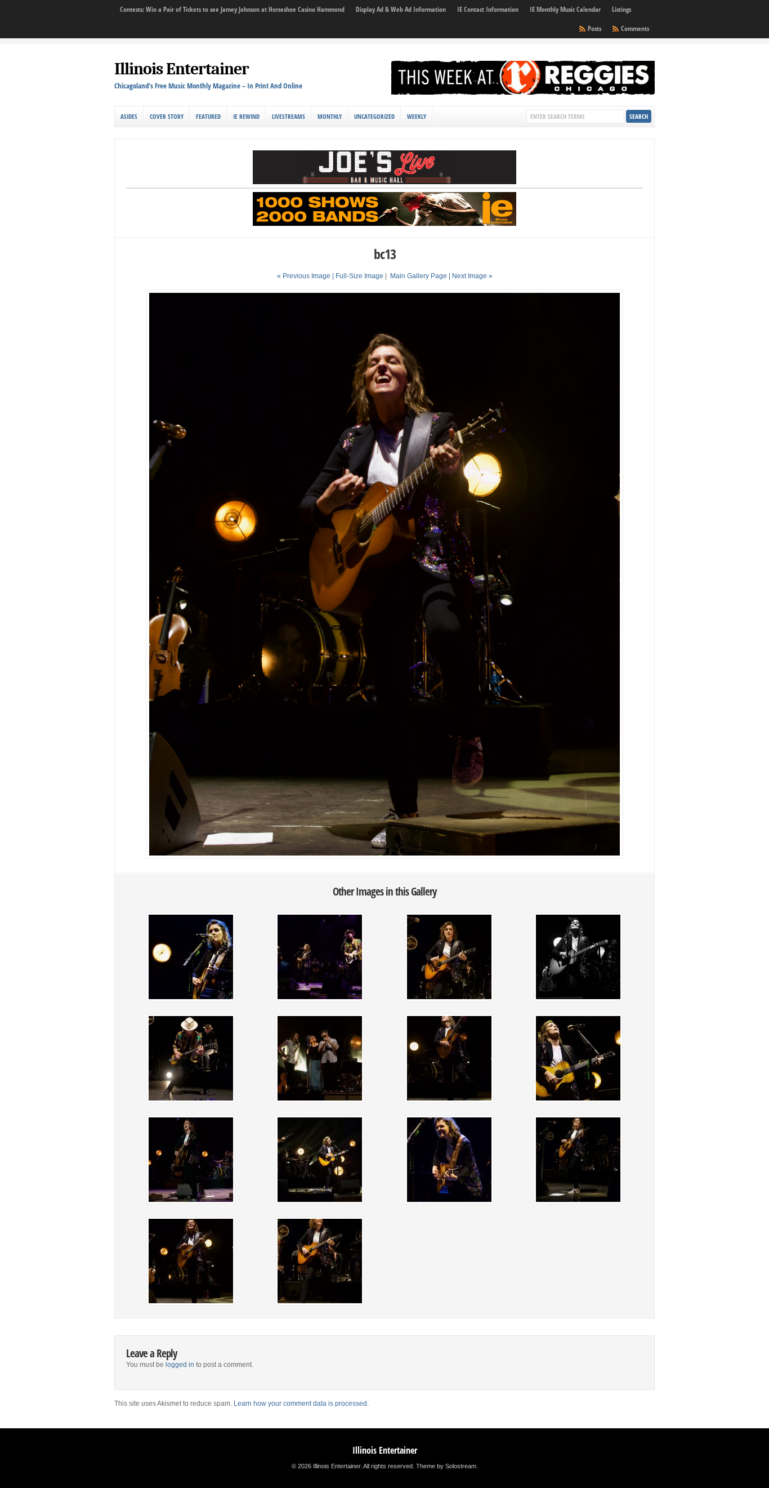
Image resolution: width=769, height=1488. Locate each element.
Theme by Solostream (446, 1466)
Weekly (416, 116)
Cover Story (167, 116)
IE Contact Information (487, 9)
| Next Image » (471, 276)
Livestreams (288, 116)
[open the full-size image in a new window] (384, 857)
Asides (128, 116)
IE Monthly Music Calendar (565, 9)
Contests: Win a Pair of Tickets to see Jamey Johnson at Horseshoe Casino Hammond (232, 9)
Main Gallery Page (418, 276)
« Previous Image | (306, 276)
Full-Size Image (359, 276)
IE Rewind (246, 116)
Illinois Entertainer (181, 69)
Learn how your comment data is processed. (301, 1403)
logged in (180, 1365)
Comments (635, 28)
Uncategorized (374, 116)
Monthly (330, 116)
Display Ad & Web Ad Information (401, 9)
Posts (594, 28)
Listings (621, 9)
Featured (208, 116)
